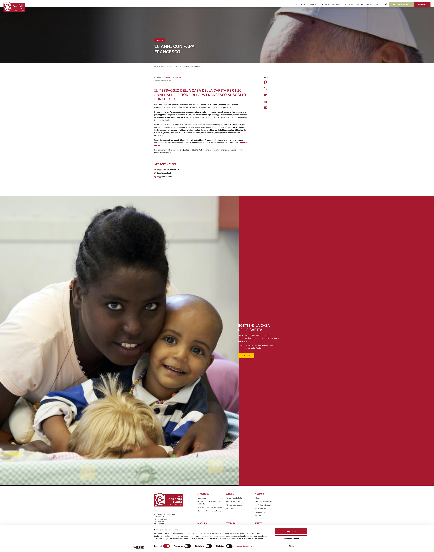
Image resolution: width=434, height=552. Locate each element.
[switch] (187, 546)
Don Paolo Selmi (260, 509)
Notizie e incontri (166, 66)
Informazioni (372, 5)
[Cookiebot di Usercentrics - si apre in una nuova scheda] (138, 547)
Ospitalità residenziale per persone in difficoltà (209, 503)
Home (156, 66)
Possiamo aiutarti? (401, 5)
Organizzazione (260, 512)
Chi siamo (258, 498)
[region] (212, 534)
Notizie (360, 5)
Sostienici (336, 5)
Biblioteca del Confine (233, 502)
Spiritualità (230, 509)
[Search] (386, 4)
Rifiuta (291, 546)
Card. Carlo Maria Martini (263, 502)
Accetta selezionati (291, 539)
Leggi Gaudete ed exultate (168, 169)
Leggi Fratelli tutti (164, 177)
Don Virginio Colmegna (263, 505)
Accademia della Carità (234, 498)
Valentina (177, 77)
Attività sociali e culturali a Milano (209, 511)
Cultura (313, 5)
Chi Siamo (325, 5)
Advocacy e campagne (234, 505)
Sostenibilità (259, 516)
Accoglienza (301, 5)
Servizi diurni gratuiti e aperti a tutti (209, 507)
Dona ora (422, 5)
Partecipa (349, 5)
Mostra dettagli (243, 546)
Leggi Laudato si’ (164, 173)
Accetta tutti (291, 531)
